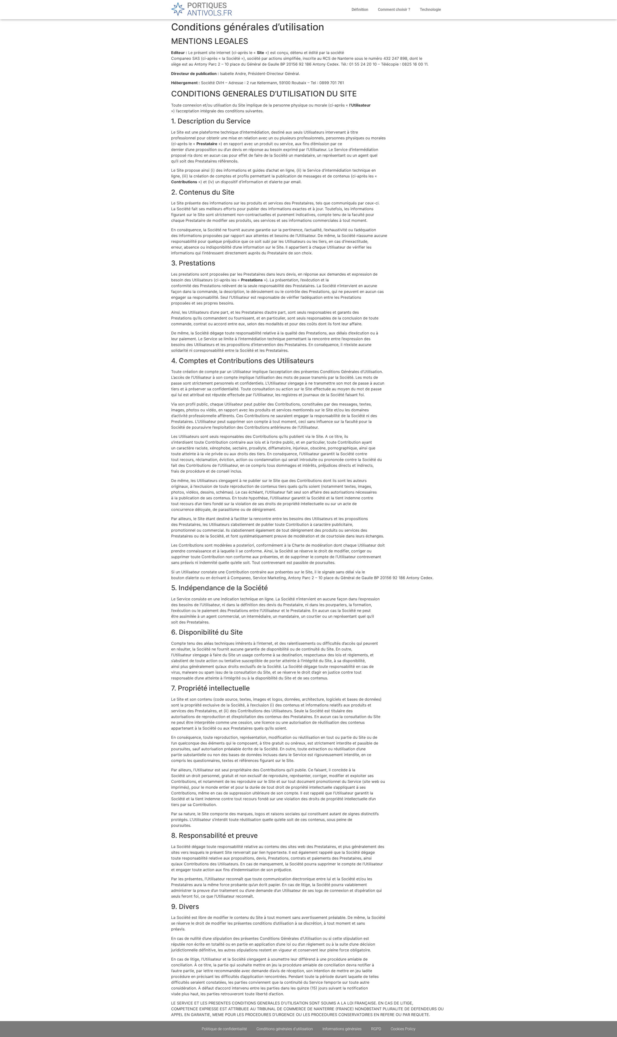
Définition (360, 9)
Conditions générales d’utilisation (284, 1029)
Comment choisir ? (394, 9)
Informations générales (342, 1029)
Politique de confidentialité (224, 1029)
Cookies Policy (403, 1029)
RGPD (376, 1029)
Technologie (430, 9)
